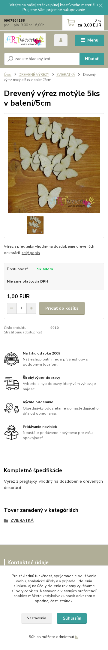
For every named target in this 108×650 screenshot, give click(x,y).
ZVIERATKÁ (65, 75)
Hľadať (91, 59)
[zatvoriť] (100, 6)
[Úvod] (25, 40)
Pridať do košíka (62, 308)
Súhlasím (72, 618)
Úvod (7, 75)
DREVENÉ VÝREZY (34, 75)
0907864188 (14, 20)
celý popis (31, 252)
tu (76, 636)
